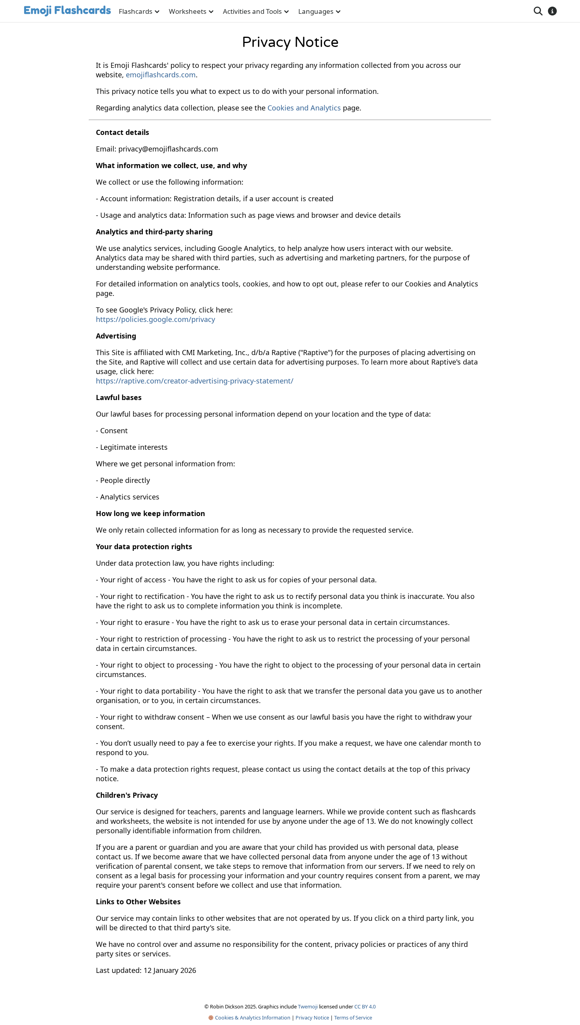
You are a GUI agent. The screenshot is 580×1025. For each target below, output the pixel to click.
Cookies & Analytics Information (252, 1017)
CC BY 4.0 (365, 1006)
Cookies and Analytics (304, 107)
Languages (315, 11)
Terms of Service (353, 1017)
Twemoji (308, 1006)
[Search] (538, 11)
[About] (552, 11)
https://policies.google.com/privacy (155, 319)
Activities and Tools (252, 11)
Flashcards (135, 11)
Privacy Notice (312, 1017)
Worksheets (187, 11)
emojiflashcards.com (161, 74)
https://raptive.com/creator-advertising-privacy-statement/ (195, 380)
